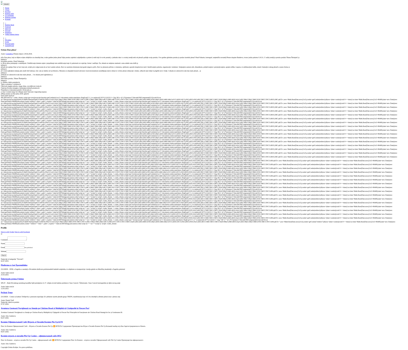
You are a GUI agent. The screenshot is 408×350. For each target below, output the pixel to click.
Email (3, 247)
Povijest (7, 12)
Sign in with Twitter (7, 232)
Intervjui (8, 29)
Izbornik (6, 4)
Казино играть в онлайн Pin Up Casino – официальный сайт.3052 (31, 336)
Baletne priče (9, 14)
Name (3, 243)
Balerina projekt (10, 17)
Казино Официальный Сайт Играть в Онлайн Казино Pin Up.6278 (32, 322)
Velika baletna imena (12, 34)
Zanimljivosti (9, 46)
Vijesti (7, 10)
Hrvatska (8, 40)
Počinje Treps (7, 292)
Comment (4, 240)
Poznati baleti (9, 44)
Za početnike (9, 15)
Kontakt (8, 19)
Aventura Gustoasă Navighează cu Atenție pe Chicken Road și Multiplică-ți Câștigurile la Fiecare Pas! (45, 308)
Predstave (8, 32)
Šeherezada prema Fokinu (12, 279)
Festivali (8, 27)
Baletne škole (9, 25)
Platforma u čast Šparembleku (14, 265)
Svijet (7, 42)
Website (3, 251)
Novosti (7, 31)
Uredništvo (9, 54)
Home (7, 8)
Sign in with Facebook (22, 232)
